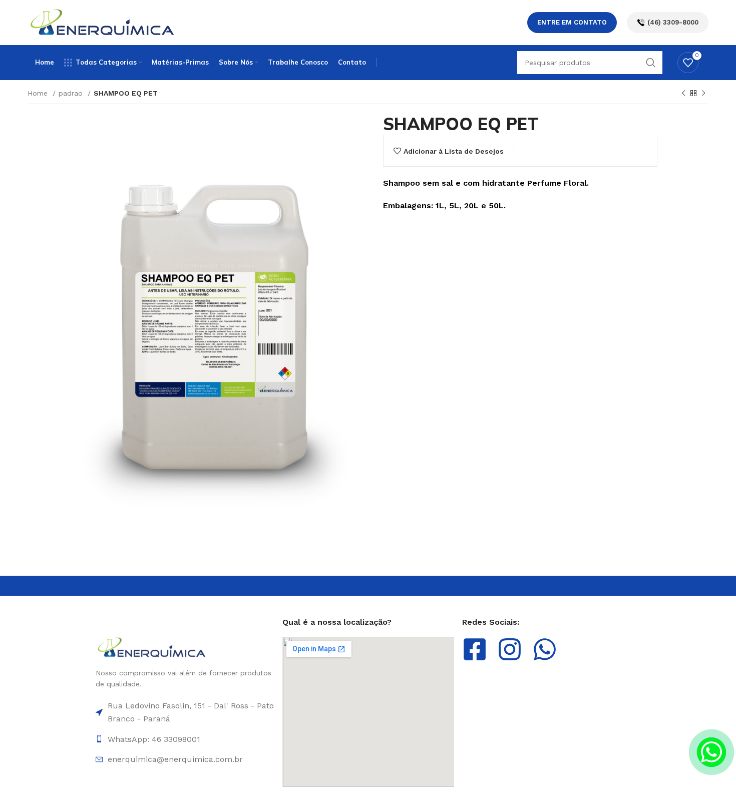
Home (39, 93)
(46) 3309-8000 (672, 22)
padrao (72, 93)
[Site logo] (103, 22)
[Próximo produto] (703, 94)
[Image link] (152, 646)
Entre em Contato (572, 22)
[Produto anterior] (683, 94)
